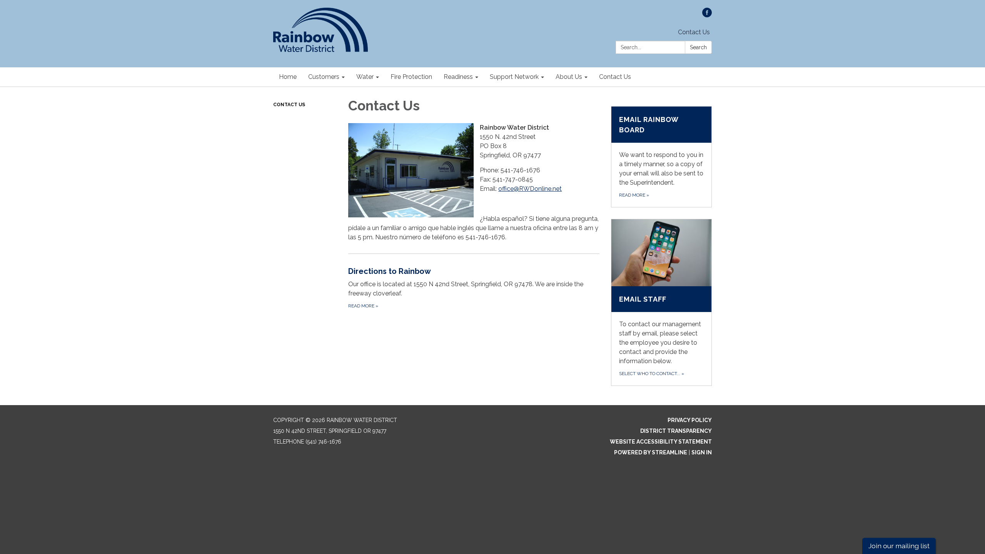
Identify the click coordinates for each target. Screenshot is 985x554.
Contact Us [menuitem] (615, 76)
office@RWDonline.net (530, 188)
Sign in (701, 452)
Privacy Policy (690, 420)
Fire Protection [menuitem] (411, 76)
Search (698, 47)
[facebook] (707, 15)
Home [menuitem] (288, 76)
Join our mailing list (899, 546)
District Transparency (676, 431)
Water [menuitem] (365, 76)
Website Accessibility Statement (661, 442)
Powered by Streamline (650, 452)
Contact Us (694, 32)
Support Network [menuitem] (514, 76)
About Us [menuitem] (569, 76)
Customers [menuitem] (323, 76)
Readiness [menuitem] (458, 76)
